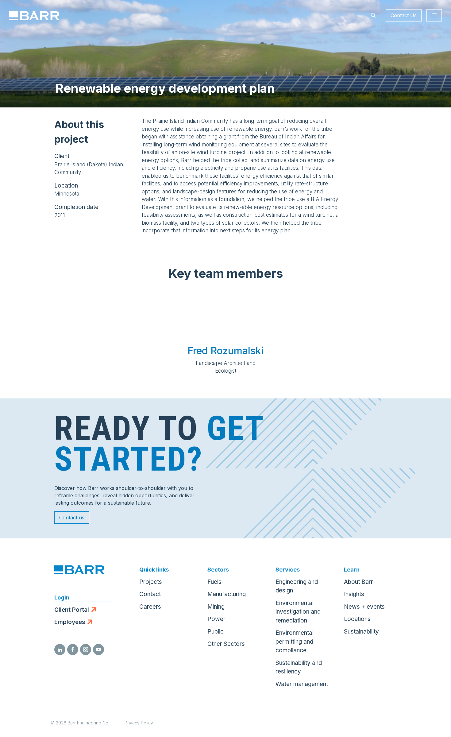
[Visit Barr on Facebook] (72, 649)
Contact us (71, 517)
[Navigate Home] (34, 15)
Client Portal (71, 609)
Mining (216, 606)
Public (215, 631)
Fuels (214, 581)
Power (216, 619)
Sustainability (361, 631)
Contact (150, 594)
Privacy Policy (139, 722)
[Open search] (373, 15)
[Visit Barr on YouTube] (98, 649)
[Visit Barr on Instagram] (85, 649)
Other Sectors (226, 643)
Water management (302, 684)
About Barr (358, 581)
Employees (69, 622)
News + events (364, 606)
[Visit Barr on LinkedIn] (59, 649)
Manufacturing (226, 594)
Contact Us (404, 15)
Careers (150, 606)
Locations (357, 619)
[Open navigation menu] (434, 15)
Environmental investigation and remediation (298, 611)
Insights (354, 594)
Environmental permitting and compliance (295, 641)
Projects (150, 581)
